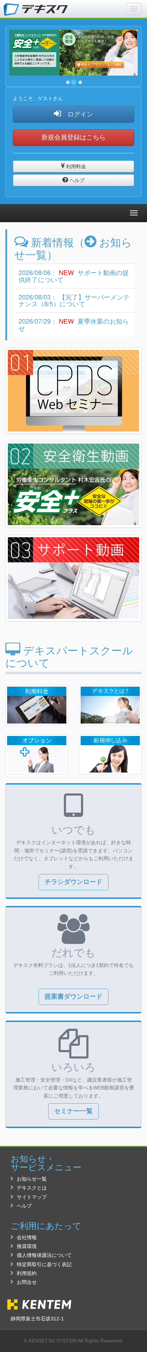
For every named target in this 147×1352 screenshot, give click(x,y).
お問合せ (27, 1282)
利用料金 (75, 166)
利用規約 (27, 1273)
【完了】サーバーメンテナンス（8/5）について (74, 300)
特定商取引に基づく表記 (44, 1264)
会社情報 (27, 1237)
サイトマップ (32, 1197)
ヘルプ (76, 180)
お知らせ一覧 (32, 1179)
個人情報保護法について (44, 1255)
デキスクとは (32, 1188)
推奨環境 (27, 1246)
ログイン (77, 114)
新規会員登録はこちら (73, 137)
